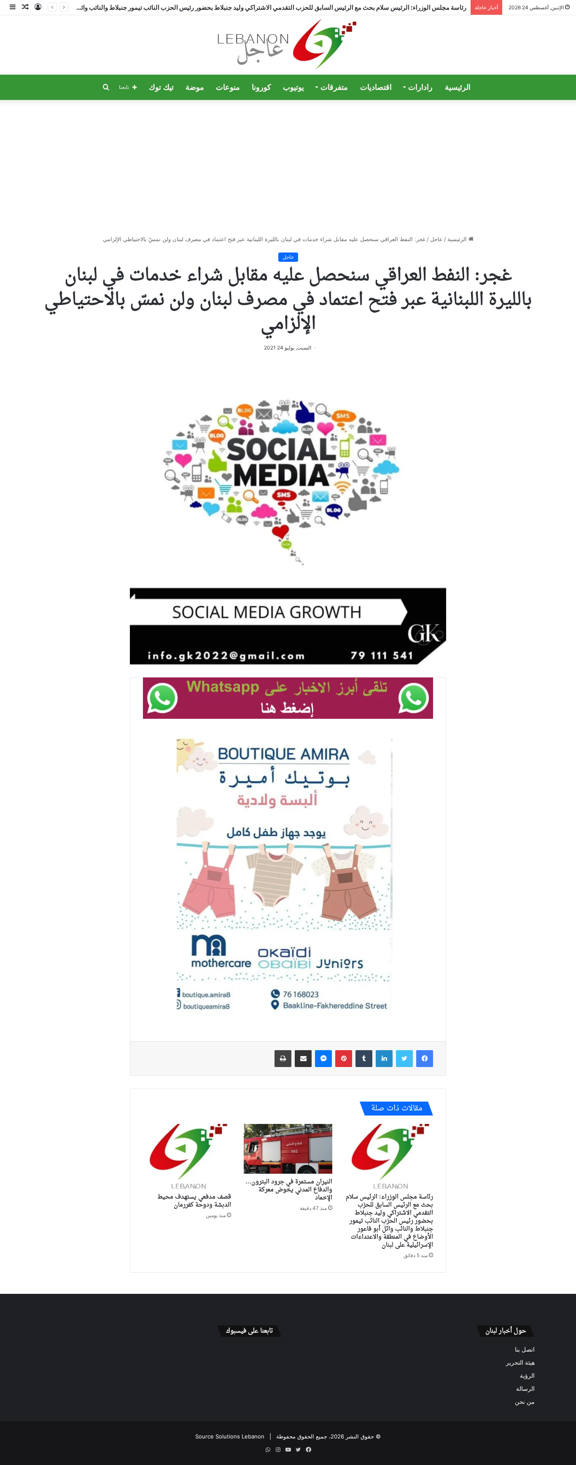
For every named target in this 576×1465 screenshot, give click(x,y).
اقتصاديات (376, 87)
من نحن (525, 1401)
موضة (195, 87)
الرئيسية (458, 87)
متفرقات (334, 87)
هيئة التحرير (520, 1362)
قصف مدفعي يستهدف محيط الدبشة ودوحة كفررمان (194, 1201)
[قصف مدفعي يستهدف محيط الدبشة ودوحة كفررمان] (187, 1156)
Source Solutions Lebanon (229, 1436)
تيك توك (161, 87)
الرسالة (525, 1388)
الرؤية (527, 1375)
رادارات (420, 87)
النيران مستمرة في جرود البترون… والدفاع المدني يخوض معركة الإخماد (288, 1190)
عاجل (436, 239)
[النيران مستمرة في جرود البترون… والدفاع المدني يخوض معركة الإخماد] (288, 1149)
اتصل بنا (525, 1349)
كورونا (261, 87)
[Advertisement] (288, 167)
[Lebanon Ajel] (288, 45)
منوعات (228, 87)
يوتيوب (293, 87)
